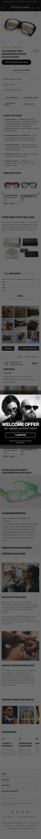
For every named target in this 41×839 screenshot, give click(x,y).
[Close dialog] (38, 398)
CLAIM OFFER (20, 435)
